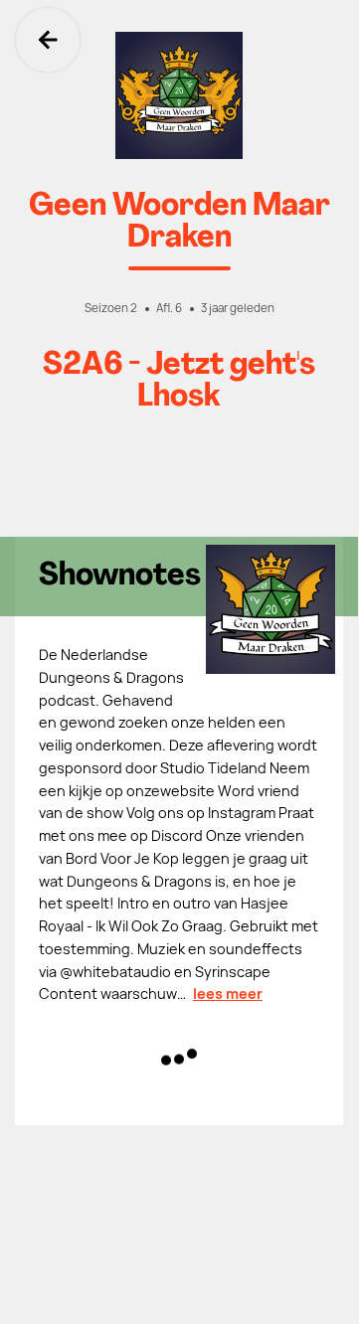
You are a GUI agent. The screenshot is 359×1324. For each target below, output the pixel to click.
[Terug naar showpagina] (179, 95)
